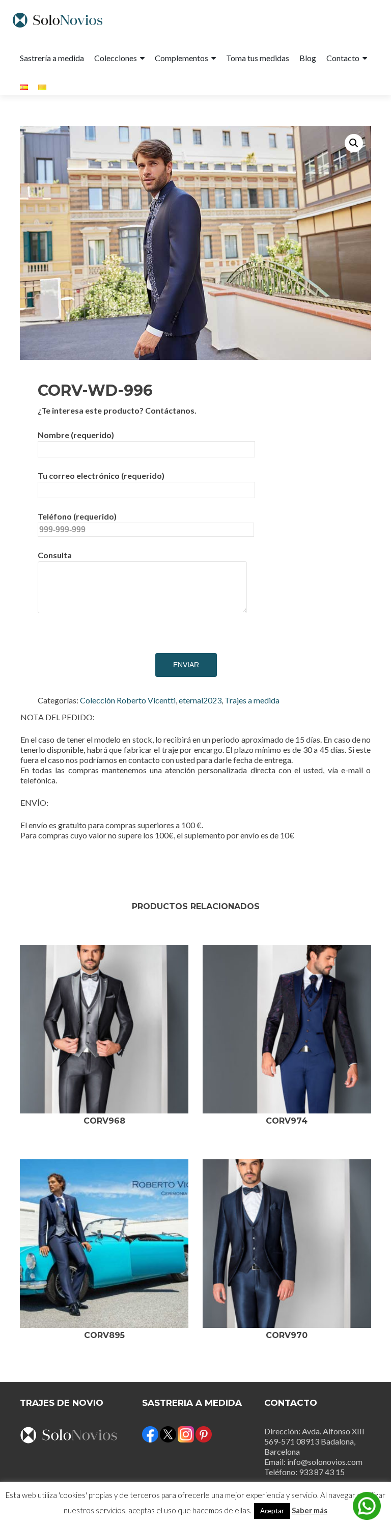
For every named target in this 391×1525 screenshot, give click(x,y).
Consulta (55, 555)
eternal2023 (200, 700)
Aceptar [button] (272, 1511)
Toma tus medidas (257, 58)
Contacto (342, 58)
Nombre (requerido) (76, 435)
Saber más (309, 1510)
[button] (354, 143)
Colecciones (115, 58)
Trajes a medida (252, 700)
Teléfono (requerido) (77, 516)
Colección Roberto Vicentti (128, 700)
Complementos (181, 58)
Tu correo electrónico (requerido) (101, 475)
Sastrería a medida (52, 58)
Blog (307, 58)
